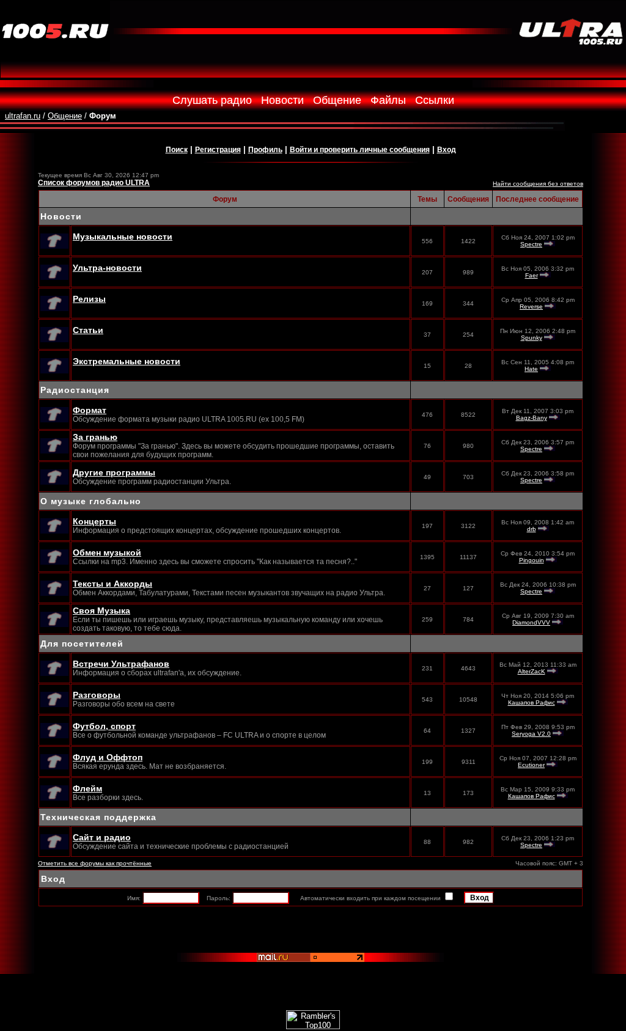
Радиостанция (74, 390)
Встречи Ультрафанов (121, 664)
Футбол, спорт (104, 726)
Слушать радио (212, 100)
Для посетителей (81, 643)
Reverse (531, 306)
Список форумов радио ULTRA (94, 182)
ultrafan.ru (22, 115)
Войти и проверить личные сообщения (360, 149)
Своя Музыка (101, 610)
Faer (531, 275)
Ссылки (434, 100)
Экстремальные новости (126, 361)
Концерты (94, 521)
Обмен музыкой (107, 552)
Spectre (531, 244)
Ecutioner (531, 764)
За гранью (95, 437)
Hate (531, 368)
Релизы (89, 299)
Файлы (388, 100)
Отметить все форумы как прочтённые (95, 863)
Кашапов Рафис (531, 702)
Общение (337, 100)
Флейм (87, 788)
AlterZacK (531, 671)
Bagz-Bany (531, 417)
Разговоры (96, 695)
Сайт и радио (102, 837)
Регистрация (218, 149)
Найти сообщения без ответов (538, 183)
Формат (89, 410)
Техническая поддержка (98, 817)
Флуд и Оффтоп (107, 757)
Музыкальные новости (122, 236)
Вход (446, 149)
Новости (282, 100)
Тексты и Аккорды (112, 584)
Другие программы (114, 472)
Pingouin (531, 560)
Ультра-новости (107, 268)
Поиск (177, 149)
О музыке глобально (90, 501)
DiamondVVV (531, 622)
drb (531, 529)
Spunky (531, 337)
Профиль (265, 149)
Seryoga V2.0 (531, 733)
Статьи (88, 330)
